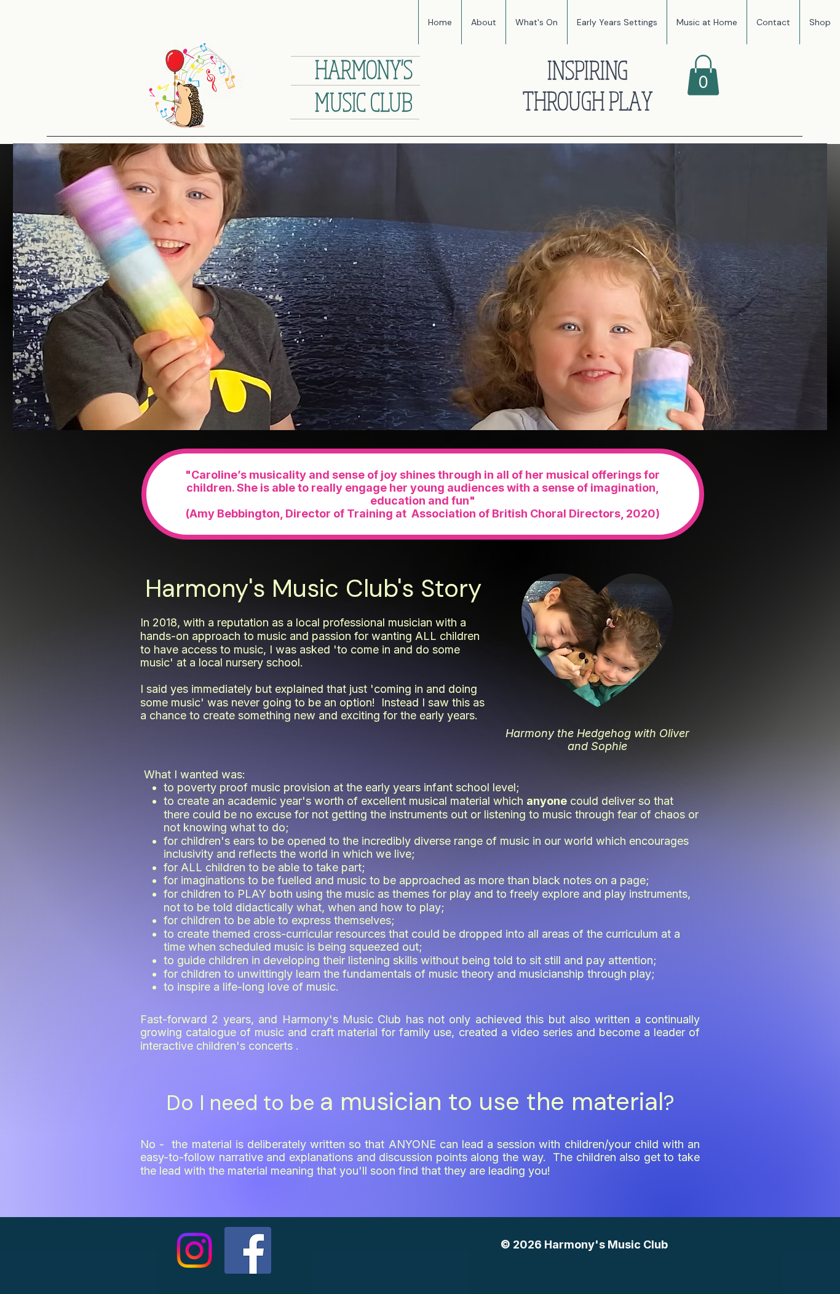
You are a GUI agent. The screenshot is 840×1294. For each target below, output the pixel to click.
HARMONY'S (364, 69)
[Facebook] (247, 1250)
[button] (536, 22)
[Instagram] (194, 1250)
